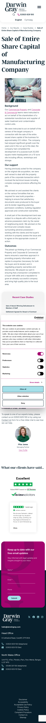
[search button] (13, 14)
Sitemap (23, 717)
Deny (23, 403)
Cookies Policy (23, 710)
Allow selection (23, 396)
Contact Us (6, 420)
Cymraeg (28, 20)
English (18, 20)
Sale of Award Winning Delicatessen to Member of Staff (20, 307)
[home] (11, 618)
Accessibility (23, 702)
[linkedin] (38, 617)
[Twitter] (29, 617)
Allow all (23, 389)
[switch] (40, 360)
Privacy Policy (23, 707)
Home (4, 28)
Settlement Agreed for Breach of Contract (21, 312)
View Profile (23, 450)
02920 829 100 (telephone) (16, 644)
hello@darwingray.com (11, 627)
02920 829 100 (27, 14)
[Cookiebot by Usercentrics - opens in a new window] (34, 318)
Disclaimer (23, 699)
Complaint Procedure (23, 712)
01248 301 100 (11, 666)
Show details (34, 382)
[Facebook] (34, 617)
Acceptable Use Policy (23, 705)
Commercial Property (18, 109)
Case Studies (28, 28)
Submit (14, 598)
